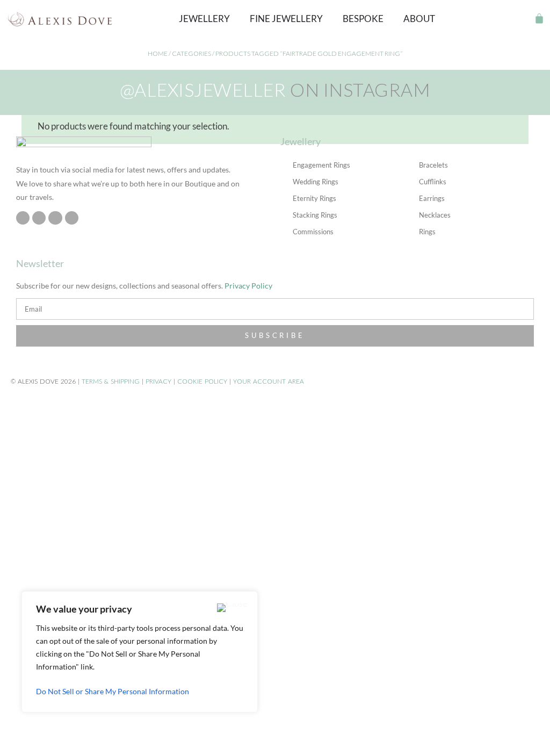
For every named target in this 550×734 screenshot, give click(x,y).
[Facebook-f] (39, 218)
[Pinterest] (55, 218)
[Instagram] (23, 218)
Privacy (158, 381)
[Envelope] (71, 218)
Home (158, 53)
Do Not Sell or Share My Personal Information (112, 691)
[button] (520, 19)
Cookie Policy (202, 381)
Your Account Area (268, 381)
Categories (191, 53)
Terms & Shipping (111, 381)
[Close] (232, 607)
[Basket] (539, 18)
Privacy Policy (248, 285)
